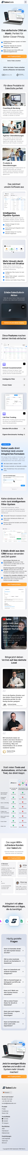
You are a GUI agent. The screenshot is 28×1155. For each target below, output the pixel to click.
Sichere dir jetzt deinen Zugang (14, 323)
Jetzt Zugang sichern (14, 56)
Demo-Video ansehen (14, 60)
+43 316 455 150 (7, 1101)
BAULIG (4, 1143)
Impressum (5, 1131)
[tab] (14, 368)
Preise (4, 1109)
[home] (7, 2)
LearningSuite (6, 1138)
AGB (3, 1128)
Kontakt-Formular (7, 1099)
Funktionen (5, 1111)
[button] (25, 2)
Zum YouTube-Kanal (11, 646)
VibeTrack (5, 1140)
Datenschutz (5, 1133)
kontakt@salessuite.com (9, 1103)
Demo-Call (5, 1113)
